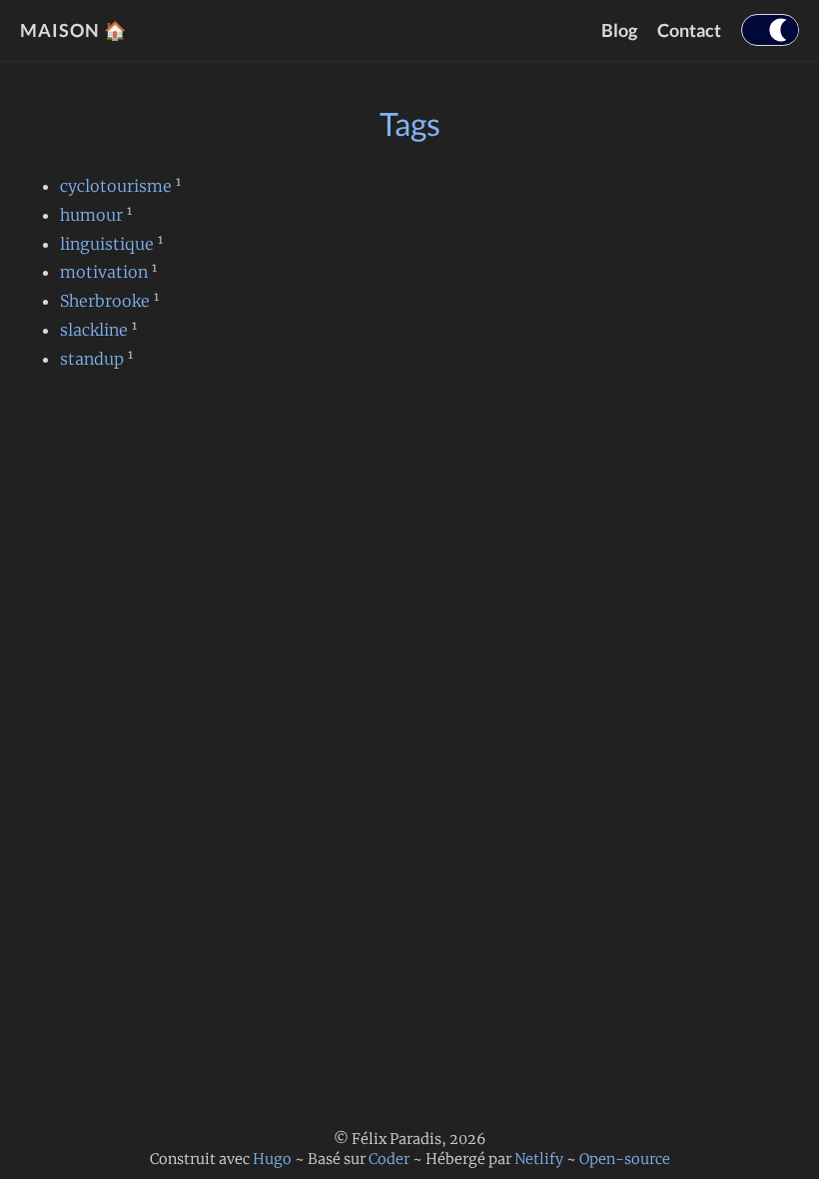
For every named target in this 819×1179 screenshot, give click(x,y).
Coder (389, 1159)
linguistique (107, 244)
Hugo (272, 1159)
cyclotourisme (116, 186)
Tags (410, 123)
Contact (689, 30)
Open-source (624, 1159)
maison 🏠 (73, 30)
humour (91, 215)
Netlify (538, 1159)
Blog (619, 30)
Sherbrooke (105, 301)
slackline (94, 330)
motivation (104, 272)
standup (92, 359)
